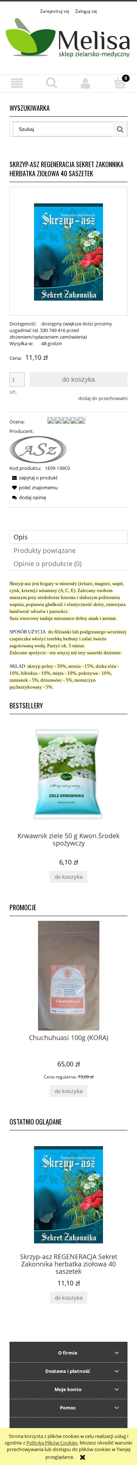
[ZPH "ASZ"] (37, 449)
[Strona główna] (68, 40)
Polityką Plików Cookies (51, 1442)
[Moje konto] (86, 83)
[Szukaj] (120, 129)
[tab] (68, 537)
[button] (17, 83)
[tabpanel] (68, 635)
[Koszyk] (120, 83)
